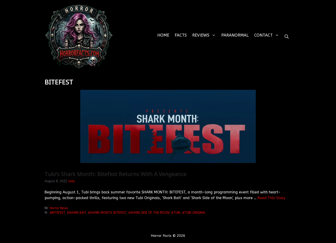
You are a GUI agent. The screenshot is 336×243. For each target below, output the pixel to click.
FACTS (181, 35)
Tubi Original (195, 213)
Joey (71, 181)
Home (163, 35)
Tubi (176, 213)
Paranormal (235, 35)
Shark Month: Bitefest (108, 213)
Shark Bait (77, 213)
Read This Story (271, 198)
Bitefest (58, 213)
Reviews (200, 35)
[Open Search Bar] (286, 36)
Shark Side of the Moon (150, 213)
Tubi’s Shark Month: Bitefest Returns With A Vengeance (116, 174)
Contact (263, 35)
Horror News (59, 208)
